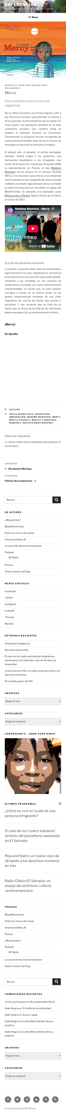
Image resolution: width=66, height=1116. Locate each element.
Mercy (56, 417)
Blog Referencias (14, 526)
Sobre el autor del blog (17, 571)
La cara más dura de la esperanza (23, 545)
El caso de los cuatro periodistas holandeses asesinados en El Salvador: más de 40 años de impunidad (30, 660)
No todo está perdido (17, 650)
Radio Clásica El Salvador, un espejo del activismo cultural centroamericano (28, 886)
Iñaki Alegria (12, 1008)
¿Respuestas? (13, 520)
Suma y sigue (30, 1014)
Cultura (14, 409)
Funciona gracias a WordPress (20, 1108)
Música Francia (19, 420)
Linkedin (10, 610)
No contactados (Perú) (42, 1001)
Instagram (10, 604)
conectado (36, 442)
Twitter (9, 597)
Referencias (21, 4)
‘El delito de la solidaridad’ (37, 1008)
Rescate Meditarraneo (38, 423)
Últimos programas (20, 804)
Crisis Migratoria (21, 414)
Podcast (9, 552)
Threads (9, 617)
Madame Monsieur (39, 417)
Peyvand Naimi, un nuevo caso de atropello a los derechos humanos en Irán (32, 861)
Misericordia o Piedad (17, 195)
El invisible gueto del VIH (19, 681)
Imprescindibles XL (16, 539)
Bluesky (9, 623)
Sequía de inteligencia (17, 643)
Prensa (9, 565)
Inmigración (17, 417)
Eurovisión (42, 414)
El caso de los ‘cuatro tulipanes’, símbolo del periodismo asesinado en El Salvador (32, 836)
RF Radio (14, 557)
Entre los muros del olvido (19, 533)
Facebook (10, 591)
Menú (35, 17)
